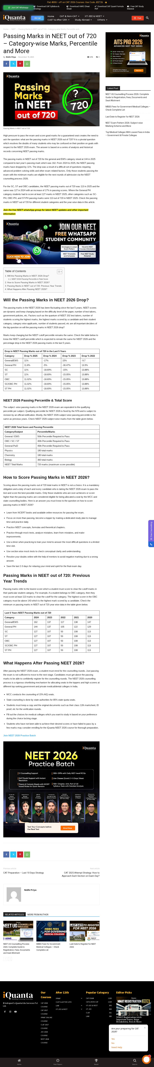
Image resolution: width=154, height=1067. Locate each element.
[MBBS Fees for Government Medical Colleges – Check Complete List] (51, 931)
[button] (147, 18)
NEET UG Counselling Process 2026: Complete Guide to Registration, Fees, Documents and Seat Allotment (127, 97)
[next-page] (10, 959)
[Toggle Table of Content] (58, 271)
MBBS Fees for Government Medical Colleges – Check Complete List (48, 947)
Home (6, 29)
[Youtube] (15, 1012)
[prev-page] (5, 959)
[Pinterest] (20, 64)
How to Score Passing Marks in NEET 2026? (28, 282)
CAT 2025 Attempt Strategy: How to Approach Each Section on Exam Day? (81, 874)
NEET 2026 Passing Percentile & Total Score (30, 279)
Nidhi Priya (11, 57)
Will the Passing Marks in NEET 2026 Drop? (28, 276)
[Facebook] (6, 64)
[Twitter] (13, 64)
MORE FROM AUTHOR (38, 914)
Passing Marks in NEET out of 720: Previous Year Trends (34, 286)
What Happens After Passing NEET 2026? (27, 289)
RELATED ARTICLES (14, 914)
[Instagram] (10, 1012)
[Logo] (14, 18)
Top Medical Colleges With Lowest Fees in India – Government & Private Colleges (128, 133)
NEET (13, 29)
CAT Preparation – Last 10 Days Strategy (23, 872)
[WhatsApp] (27, 64)
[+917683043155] (151, 544)
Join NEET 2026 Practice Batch (19, 735)
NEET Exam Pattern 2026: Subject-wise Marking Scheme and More (124, 124)
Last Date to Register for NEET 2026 (123, 116)
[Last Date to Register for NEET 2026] (85, 931)
